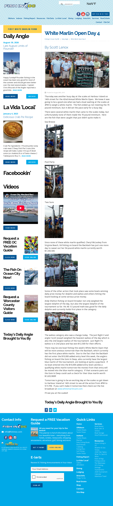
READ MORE (17, 90)
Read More (11, 96)
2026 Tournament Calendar (101, 473)
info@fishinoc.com (13, 431)
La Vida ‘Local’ (61, 18)
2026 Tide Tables (101, 452)
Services (95, 18)
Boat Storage (99, 433)
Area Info (86, 18)
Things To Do (81, 478)
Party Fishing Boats (83, 442)
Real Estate (105, 18)
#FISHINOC (80, 465)
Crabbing (79, 447)
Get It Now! (38, 447)
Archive (32, 96)
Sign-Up (36, 485)
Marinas (79, 440)
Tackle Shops (81, 432)
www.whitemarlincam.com (70, 388)
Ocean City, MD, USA (97, 5)
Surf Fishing (80, 451)
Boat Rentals (81, 445)
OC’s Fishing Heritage (99, 466)
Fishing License (100, 461)
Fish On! (107, 22)
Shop (78, 485)
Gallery (78, 463)
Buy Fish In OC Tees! (100, 14)
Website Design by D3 (15, 449)
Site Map (80, 492)
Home (79, 424)
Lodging (78, 18)
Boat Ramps (99, 426)
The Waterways (100, 463)
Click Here (10, 257)
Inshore (19, 18)
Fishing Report (29, 18)
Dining (70, 18)
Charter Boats (81, 430)
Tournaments (99, 470)
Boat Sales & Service (99, 429)
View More (10, 228)
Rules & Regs (99, 459)
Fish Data (50, 18)
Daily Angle (65, 39)
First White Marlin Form (22, 29)
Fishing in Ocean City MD (52, 39)
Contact (99, 22)
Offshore (11, 18)
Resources (41, 18)
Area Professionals (101, 435)
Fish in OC (16, 447)
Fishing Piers (80, 449)
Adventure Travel (100, 476)
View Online (30, 257)
